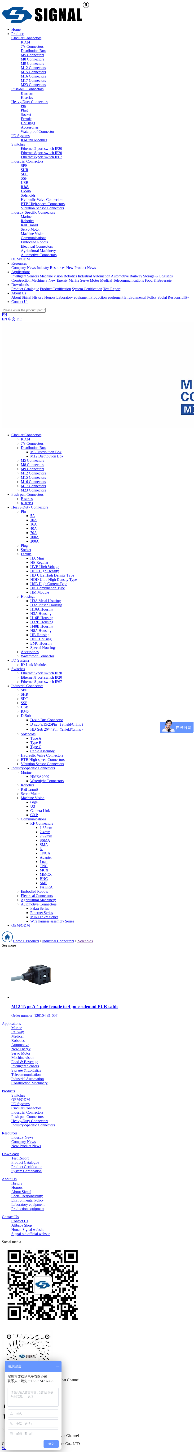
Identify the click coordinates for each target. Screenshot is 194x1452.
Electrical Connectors (37, 246)
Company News (23, 268)
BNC (44, 879)
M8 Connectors (32, 59)
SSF (24, 178)
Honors (49, 297)
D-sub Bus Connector (46, 720)
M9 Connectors (32, 63)
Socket (26, 114)
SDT (24, 174)
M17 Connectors (33, 80)
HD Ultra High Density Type (52, 575)
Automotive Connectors (39, 255)
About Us (9, 1179)
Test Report (111, 289)
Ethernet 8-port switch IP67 (41, 157)
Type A (35, 738)
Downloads (10, 1154)
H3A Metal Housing (45, 601)
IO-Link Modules (34, 140)
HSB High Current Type (48, 584)
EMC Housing (41, 643)
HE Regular (39, 562)
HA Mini (37, 558)
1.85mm (46, 828)
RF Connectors (41, 823)
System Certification (87, 289)
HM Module (39, 592)
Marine (26, 217)
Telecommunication (26, 1075)
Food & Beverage (158, 280)
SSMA (45, 840)
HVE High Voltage (44, 567)
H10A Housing (41, 609)
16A (33, 524)
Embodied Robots (34, 242)
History (37, 297)
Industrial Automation (94, 276)
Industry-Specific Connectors (33, 212)
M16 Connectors (33, 76)
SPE (24, 166)
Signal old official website (30, 1234)
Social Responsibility (173, 297)
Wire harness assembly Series (52, 921)
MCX (44, 870)
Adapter (46, 857)
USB (24, 183)
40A (33, 528)
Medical (106, 280)
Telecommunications (128, 280)
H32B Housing (41, 622)
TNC (44, 866)
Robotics (27, 221)
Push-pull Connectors (27, 89)
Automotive (120, 276)
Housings (28, 123)
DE (19, 319)
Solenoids (28, 195)
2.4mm (45, 832)
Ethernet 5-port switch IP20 (41, 148)
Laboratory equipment (72, 297)
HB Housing (39, 635)
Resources (9, 1133)
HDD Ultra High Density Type (53, 579)
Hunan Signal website (27, 1230)
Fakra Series (39, 908)
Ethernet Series (41, 913)
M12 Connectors (33, 68)
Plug (24, 110)
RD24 (25, 42)
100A (34, 537)
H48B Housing (41, 626)
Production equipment (106, 297)
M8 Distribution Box (46, 452)
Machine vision (51, 276)
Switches (18, 144)
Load (44, 862)
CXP (34, 815)
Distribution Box (33, 51)
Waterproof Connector (37, 131)
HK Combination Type (47, 588)
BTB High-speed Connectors (43, 204)
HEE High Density (44, 571)
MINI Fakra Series (44, 917)
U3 (32, 806)
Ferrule (26, 119)
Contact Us (10, 1217)
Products (32, 941)
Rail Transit (29, 225)
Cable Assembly (42, 751)
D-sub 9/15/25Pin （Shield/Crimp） (57, 724)
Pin (23, 106)
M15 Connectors (33, 72)
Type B (35, 743)
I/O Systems (20, 136)
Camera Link (40, 811)
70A (33, 533)
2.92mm (46, 836)
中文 (12, 319)
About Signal (21, 297)
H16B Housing (41, 618)
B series (27, 93)
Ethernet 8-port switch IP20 (41, 153)
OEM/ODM (20, 259)
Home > (19, 941)
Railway (136, 276)
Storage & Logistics (158, 276)
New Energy (58, 280)
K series (27, 97)
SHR (24, 170)
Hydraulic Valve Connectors (42, 200)
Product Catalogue (25, 289)
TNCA (45, 853)
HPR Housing (41, 639)
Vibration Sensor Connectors (42, 208)
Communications (33, 238)
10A (33, 520)
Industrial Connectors (27, 161)
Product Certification (55, 289)
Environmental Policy (140, 297)
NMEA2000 (39, 777)
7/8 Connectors (32, 46)
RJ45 (25, 187)
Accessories (30, 127)
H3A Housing (40, 614)
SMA (44, 845)
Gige (34, 802)
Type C (35, 747)
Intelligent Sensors (25, 276)
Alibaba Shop (21, 1225)
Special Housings (43, 648)
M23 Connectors (33, 85)
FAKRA (46, 887)
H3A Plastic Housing (46, 605)
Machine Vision (32, 234)
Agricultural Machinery (38, 251)
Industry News (22, 1137)
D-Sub (26, 191)
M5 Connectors (32, 55)
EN (4, 315)
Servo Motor (30, 229)
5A (32, 516)
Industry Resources (51, 268)
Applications (11, 1023)
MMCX (46, 874)
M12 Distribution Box (46, 456)
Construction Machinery (29, 280)
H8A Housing (40, 631)
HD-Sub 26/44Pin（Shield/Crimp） (57, 729)
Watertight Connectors (47, 781)
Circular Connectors (26, 38)
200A (34, 541)
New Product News (81, 268)
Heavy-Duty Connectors (29, 102)
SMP (43, 883)
